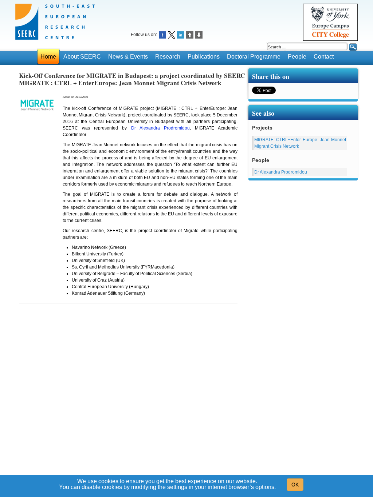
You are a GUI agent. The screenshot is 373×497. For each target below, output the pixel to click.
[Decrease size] (199, 34)
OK (295, 485)
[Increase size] (189, 34)
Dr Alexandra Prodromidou (160, 128)
